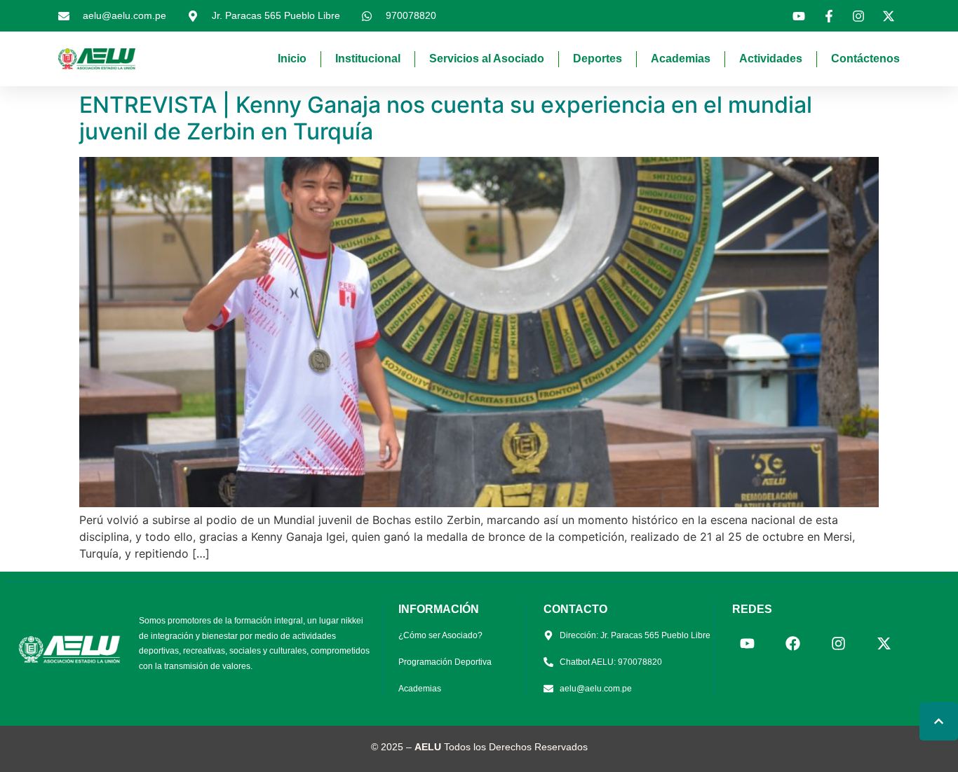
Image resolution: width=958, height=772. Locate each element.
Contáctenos (865, 58)
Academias (680, 58)
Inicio (292, 58)
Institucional (367, 58)
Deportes (597, 58)
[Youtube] (747, 644)
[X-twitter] (883, 644)
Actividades (770, 58)
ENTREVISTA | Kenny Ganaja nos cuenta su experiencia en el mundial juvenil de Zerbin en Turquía (445, 118)
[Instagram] (838, 644)
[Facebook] (792, 644)
